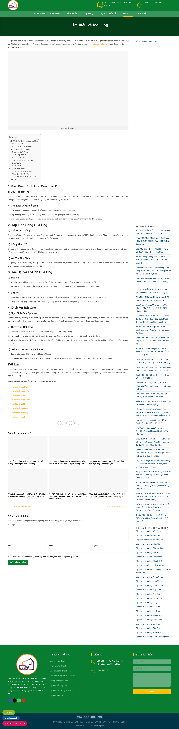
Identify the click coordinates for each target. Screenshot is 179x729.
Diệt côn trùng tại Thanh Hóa (62, 676)
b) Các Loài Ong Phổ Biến (23, 146)
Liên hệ (142, 14)
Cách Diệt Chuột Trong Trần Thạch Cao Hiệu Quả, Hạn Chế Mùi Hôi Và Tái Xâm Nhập (153, 341)
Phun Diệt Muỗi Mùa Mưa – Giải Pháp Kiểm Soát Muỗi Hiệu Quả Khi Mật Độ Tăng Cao (152, 241)
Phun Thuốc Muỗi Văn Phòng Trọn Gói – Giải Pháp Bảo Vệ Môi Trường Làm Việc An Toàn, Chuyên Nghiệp (153, 496)
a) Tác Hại (18, 163)
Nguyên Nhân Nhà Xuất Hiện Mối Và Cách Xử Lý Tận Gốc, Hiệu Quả (151, 421)
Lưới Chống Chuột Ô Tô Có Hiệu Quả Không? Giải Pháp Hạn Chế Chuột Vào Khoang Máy (152, 308)
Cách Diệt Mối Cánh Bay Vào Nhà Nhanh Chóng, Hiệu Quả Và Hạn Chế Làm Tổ (153, 368)
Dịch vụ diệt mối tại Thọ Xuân (148, 553)
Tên (10, 546)
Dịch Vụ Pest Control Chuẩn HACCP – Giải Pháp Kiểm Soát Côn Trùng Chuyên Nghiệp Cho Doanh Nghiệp (153, 453)
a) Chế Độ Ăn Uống (21, 152)
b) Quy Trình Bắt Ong (22, 174)
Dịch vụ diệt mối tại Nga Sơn (148, 594)
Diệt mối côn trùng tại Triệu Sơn (149, 540)
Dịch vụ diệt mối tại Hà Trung (148, 611)
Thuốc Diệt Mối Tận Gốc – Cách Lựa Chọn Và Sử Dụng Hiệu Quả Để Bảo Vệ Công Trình (152, 485)
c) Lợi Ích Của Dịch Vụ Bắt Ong (25, 177)
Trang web (94, 546)
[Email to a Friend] (68, 423)
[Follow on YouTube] (23, 700)
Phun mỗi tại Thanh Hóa (60, 666)
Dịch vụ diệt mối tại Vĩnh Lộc (148, 535)
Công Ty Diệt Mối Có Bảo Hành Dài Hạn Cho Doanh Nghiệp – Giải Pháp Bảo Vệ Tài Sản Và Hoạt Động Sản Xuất (153, 442)
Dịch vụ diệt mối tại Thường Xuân (150, 548)
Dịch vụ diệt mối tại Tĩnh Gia (148, 544)
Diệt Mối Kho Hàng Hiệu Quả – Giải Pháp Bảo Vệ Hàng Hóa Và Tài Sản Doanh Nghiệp (153, 386)
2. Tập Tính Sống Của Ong (20, 149)
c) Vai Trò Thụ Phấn (21, 157)
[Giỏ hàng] (176, 13)
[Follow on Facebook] (10, 700)
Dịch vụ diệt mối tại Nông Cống (149, 577)
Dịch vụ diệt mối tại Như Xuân (149, 581)
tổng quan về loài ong (100, 44)
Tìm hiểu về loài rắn (21, 507)
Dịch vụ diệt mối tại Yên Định (148, 531)
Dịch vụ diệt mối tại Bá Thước (148, 624)
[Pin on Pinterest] (73, 423)
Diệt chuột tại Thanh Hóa (60, 671)
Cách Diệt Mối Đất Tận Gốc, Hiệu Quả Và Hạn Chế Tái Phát (152, 376)
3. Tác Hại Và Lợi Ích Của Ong (22, 160)
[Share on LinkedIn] (77, 423)
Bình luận (12, 525)
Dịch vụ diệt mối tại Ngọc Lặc (148, 590)
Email (52, 546)
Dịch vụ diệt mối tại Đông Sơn (149, 615)
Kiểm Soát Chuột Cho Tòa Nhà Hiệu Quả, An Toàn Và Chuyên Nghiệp (153, 403)
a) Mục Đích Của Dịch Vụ (23, 171)
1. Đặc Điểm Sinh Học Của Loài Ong (24, 141)
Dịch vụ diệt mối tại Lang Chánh (149, 603)
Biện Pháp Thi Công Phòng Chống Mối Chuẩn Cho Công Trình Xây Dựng (152, 298)
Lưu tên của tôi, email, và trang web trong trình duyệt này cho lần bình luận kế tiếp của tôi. (45, 557)
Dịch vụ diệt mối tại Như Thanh (149, 586)
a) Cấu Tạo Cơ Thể (21, 144)
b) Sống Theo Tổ (20, 155)
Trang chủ (39, 14)
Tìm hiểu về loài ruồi (114, 507)
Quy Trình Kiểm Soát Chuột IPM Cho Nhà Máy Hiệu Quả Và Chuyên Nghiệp (152, 291)
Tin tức (127, 14)
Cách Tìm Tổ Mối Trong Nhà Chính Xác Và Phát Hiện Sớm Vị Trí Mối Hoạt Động (153, 361)
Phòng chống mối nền (59, 681)
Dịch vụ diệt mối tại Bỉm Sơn (148, 628)
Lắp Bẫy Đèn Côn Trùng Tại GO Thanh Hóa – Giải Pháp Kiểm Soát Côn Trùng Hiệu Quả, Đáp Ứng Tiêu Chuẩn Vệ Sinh (153, 412)
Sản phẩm (72, 14)
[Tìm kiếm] (168, 13)
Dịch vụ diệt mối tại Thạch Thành (150, 561)
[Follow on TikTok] (15, 700)
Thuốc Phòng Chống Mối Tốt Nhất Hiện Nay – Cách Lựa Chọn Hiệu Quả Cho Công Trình (153, 260)
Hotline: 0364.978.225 (15, 723)
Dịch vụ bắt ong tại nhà (60, 686)
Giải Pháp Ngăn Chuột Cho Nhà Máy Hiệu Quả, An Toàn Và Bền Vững (151, 395)
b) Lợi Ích (18, 166)
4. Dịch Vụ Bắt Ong (18, 169)
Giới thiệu (55, 14)
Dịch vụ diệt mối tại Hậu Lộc (148, 607)
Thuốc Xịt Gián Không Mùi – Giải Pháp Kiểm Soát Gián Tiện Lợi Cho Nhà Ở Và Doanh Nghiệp (152, 352)
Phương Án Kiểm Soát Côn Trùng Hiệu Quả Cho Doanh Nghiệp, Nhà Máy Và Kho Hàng (152, 431)
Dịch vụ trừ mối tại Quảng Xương (150, 565)
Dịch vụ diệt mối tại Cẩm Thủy (149, 620)
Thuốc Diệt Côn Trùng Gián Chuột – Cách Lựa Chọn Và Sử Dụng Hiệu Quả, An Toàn (152, 330)
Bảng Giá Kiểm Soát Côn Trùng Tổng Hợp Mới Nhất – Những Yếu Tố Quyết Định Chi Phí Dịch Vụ (153, 475)
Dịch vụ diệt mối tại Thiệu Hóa (149, 557)
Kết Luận (14, 179)
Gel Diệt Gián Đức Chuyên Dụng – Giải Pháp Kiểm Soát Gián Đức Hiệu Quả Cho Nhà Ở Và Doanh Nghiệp (153, 271)
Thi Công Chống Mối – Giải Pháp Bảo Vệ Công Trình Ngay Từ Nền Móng (153, 231)
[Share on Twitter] (64, 423)
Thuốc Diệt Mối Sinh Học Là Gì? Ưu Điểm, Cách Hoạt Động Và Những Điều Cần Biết (152, 518)
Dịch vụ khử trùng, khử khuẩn (62, 691)
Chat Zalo (9, 712)
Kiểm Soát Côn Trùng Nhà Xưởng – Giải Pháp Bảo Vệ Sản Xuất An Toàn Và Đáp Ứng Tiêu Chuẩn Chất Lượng (153, 507)
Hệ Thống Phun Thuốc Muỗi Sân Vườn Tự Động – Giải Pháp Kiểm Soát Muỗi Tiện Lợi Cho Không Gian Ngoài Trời (152, 319)
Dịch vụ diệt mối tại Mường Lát (149, 598)
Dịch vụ (89, 14)
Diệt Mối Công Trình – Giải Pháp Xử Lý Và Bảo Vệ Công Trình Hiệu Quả (152, 250)
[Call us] (19, 700)
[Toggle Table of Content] (35, 138)
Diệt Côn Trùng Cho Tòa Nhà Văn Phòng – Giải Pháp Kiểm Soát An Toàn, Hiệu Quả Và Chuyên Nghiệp (153, 464)
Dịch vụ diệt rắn (56, 695)
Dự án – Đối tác (109, 14)
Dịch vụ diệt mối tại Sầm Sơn (148, 633)
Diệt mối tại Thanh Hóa (60, 661)
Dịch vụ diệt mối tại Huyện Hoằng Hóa (152, 637)
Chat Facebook (11, 718)
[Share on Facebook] (59, 423)
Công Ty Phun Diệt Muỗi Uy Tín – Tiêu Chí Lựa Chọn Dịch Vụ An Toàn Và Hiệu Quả (152, 282)
